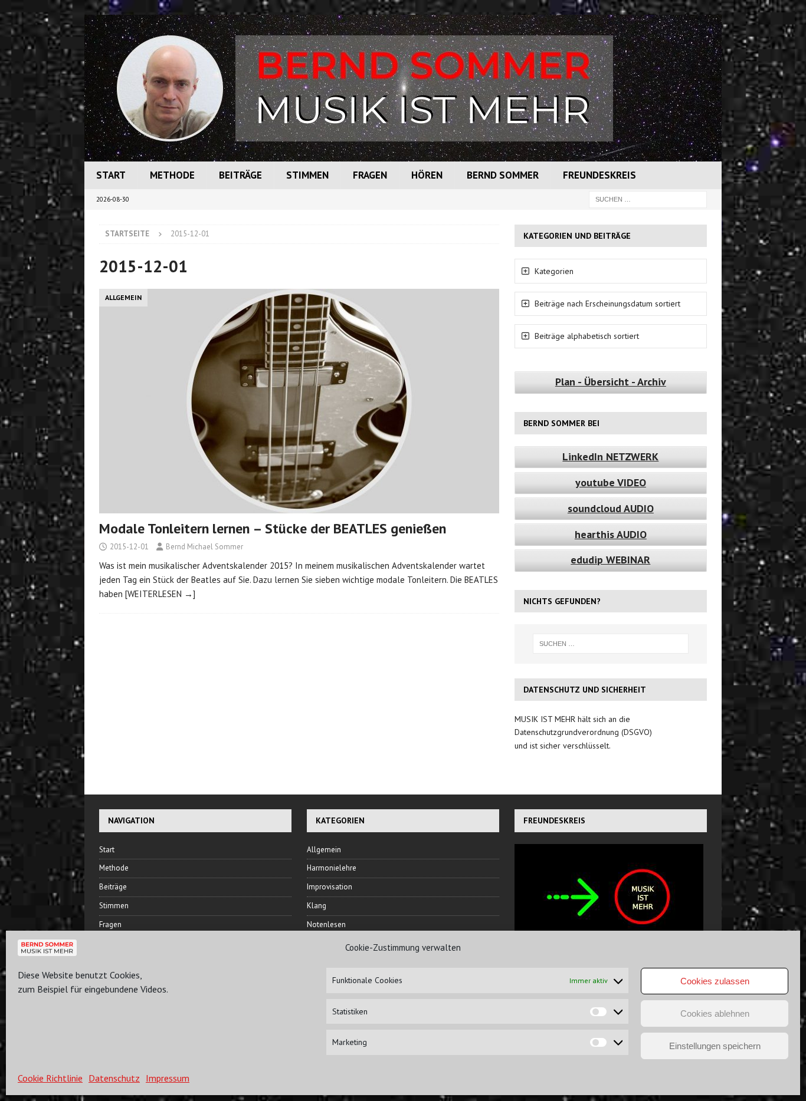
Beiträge (240, 175)
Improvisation (329, 887)
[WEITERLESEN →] (160, 593)
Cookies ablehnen (714, 1013)
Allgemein (324, 850)
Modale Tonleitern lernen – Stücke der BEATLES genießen (272, 528)
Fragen (370, 175)
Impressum (167, 1078)
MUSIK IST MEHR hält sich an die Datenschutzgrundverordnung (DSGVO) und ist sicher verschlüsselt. (583, 732)
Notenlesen (326, 924)
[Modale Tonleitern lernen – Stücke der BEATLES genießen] (299, 401)
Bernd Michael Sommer (204, 547)
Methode (172, 175)
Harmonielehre (331, 868)
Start (111, 175)
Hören (427, 175)
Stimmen (307, 175)
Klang (316, 906)
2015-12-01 (129, 547)
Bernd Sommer (503, 175)
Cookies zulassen (714, 981)
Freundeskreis (599, 175)
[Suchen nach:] (648, 198)
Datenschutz (114, 1078)
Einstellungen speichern (715, 1046)
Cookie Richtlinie (50, 1078)
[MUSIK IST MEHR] (403, 155)
